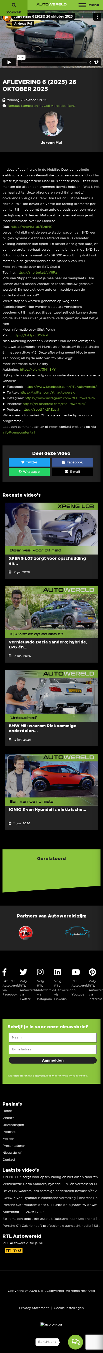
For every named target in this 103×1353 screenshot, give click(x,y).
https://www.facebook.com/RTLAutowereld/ (60, 387)
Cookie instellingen (69, 1308)
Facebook (74, 462)
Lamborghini (31, 106)
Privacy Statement (34, 1308)
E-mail (74, 472)
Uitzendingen (13, 1125)
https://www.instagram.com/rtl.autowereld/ (60, 398)
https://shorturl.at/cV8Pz (36, 272)
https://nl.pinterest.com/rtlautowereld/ (54, 404)
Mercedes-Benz (63, 106)
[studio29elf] (51, 1325)
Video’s (8, 1118)
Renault (14, 106)
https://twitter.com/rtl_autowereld (48, 392)
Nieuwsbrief (12, 1153)
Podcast (9, 1132)
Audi (46, 106)
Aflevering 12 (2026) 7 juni (23, 1212)
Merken (8, 1139)
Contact (8, 1159)
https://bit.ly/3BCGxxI (30, 335)
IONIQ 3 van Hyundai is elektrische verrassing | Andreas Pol (50, 1198)
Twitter (31, 462)
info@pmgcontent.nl (18, 432)
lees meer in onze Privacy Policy (66, 1075)
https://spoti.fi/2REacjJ (40, 409)
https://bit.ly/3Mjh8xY (38, 369)
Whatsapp (31, 472)
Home (7, 1111)
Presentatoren (13, 1146)
